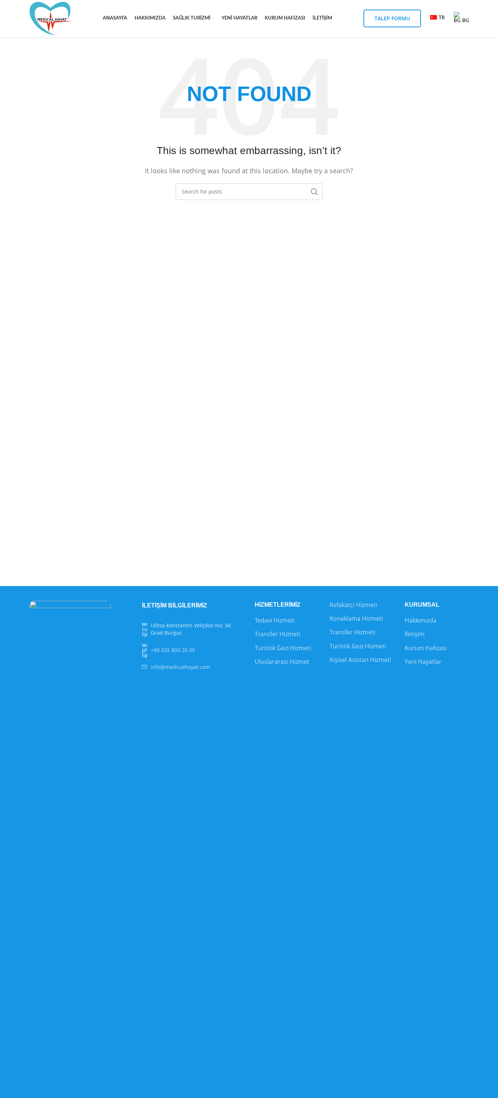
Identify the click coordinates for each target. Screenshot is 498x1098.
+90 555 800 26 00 (173, 649)
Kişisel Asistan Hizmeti (360, 660)
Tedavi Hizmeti (275, 620)
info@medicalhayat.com (180, 666)
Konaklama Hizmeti (356, 618)
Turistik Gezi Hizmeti (283, 648)
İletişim (415, 634)
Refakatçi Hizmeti (353, 605)
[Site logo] (50, 18)
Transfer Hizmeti (277, 634)
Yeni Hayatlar (423, 662)
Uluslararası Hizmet (282, 662)
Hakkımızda (420, 620)
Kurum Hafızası (426, 648)
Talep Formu (392, 18)
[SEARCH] (314, 191)
